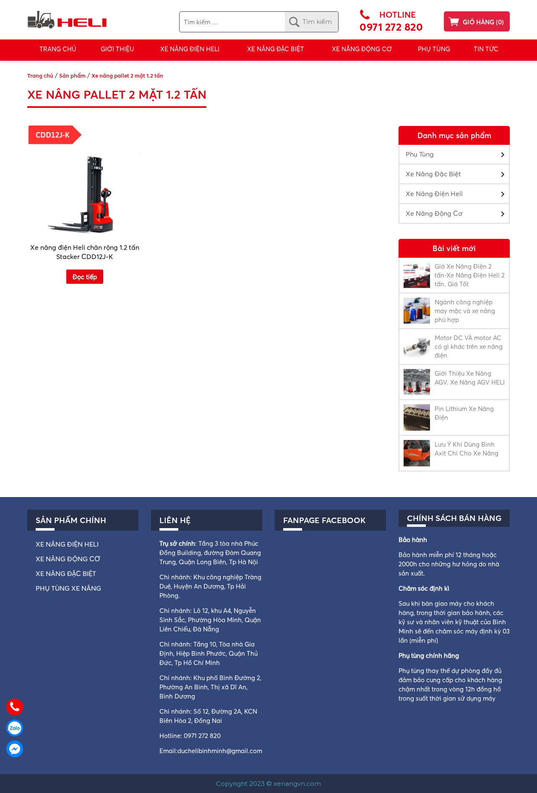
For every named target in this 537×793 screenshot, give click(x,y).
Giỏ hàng (478, 22)
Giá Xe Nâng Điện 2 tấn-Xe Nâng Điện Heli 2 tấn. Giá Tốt (470, 275)
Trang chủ (57, 49)
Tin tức (486, 49)
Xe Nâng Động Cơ (362, 49)
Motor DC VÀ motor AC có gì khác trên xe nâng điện (469, 346)
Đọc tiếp (85, 277)
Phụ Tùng (434, 49)
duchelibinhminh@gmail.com (219, 751)
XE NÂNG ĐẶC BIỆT (275, 49)
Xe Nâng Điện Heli (189, 49)
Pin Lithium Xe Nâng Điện (464, 413)
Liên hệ (175, 520)
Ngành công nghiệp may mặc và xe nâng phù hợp (465, 311)
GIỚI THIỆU (117, 49)
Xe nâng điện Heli (67, 544)
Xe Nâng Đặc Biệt (433, 174)
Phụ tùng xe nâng (68, 588)
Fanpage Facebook (324, 520)
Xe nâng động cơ (68, 559)
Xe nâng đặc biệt (66, 573)
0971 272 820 (391, 27)
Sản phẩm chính (71, 520)
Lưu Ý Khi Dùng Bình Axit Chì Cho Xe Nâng (466, 448)
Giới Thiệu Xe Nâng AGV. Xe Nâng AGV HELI (470, 377)
